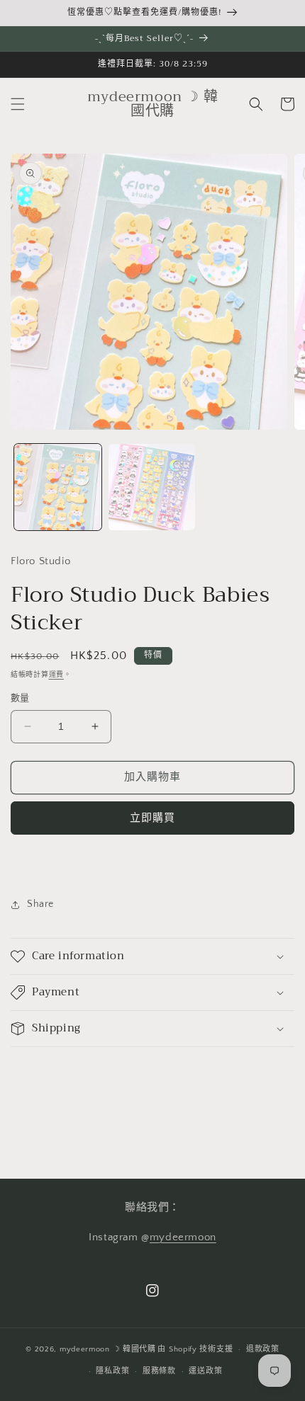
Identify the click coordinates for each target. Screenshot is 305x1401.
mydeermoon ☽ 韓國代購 (108, 1349)
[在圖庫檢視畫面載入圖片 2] (152, 487)
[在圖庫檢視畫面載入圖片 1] (57, 487)
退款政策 (262, 1349)
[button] (17, 104)
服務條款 (159, 1371)
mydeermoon (183, 1237)
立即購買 (152, 818)
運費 (56, 675)
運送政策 (205, 1371)
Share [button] (40, 904)
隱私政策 (112, 1371)
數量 (20, 698)
